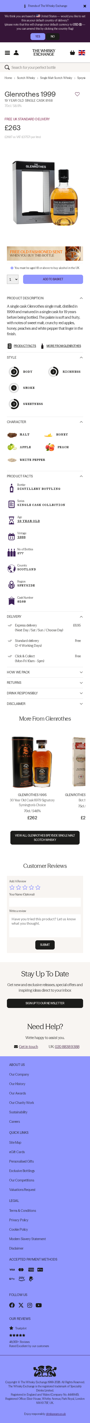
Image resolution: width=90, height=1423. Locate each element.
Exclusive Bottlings (22, 1171)
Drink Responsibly (22, 693)
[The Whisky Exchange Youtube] (39, 1305)
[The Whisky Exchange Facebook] (12, 1305)
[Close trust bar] (85, 6)
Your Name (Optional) (22, 894)
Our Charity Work (21, 1103)
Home (8, 78)
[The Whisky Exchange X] (21, 1305)
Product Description (25, 298)
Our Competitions (21, 1180)
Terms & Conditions (22, 1211)
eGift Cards (16, 1152)
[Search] (8, 67)
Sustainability (18, 1112)
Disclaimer (16, 704)
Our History (17, 1084)
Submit (45, 945)
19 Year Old (28, 521)
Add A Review (17, 881)
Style (11, 357)
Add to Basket (53, 279)
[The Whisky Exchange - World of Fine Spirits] (43, 52)
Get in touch (28, 1046)
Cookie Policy (18, 1229)
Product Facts (20, 476)
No (53, 36)
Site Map (15, 1142)
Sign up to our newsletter (45, 1003)
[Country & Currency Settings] (81, 52)
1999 (21, 537)
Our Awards (17, 1093)
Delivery (14, 617)
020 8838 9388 (67, 1046)
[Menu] (7, 52)
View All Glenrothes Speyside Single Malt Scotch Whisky (45, 838)
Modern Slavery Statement (27, 1239)
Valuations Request (22, 1190)
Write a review (17, 911)
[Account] (16, 52)
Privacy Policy (18, 1220)
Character (16, 422)
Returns (14, 683)
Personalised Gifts (21, 1161)
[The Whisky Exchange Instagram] (29, 1305)
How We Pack (18, 672)
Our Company (19, 1074)
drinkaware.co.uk (56, 1414)
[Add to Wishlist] (77, 94)
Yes (37, 36)
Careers (14, 1122)
